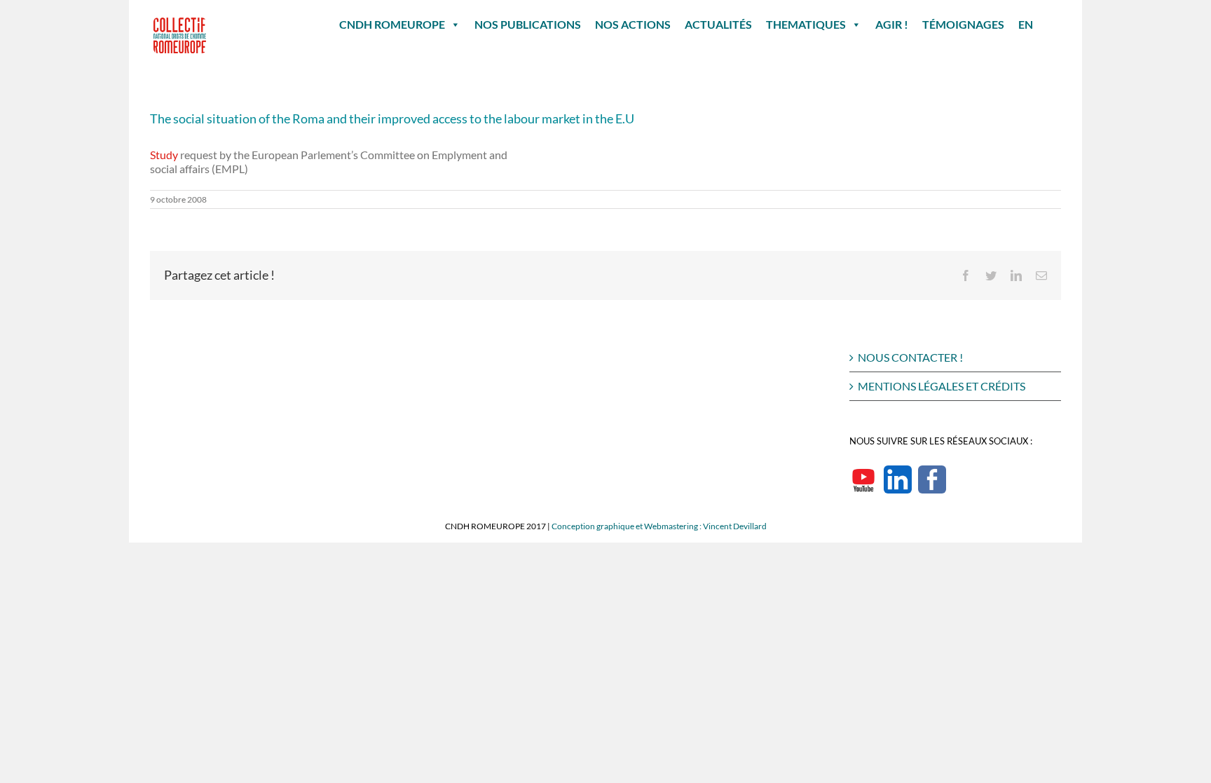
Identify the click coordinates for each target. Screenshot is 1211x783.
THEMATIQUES (806, 24)
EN (1025, 24)
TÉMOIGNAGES (963, 24)
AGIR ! (891, 24)
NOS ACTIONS (633, 24)
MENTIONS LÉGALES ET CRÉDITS (941, 386)
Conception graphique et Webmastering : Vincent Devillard (659, 526)
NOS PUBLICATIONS (527, 24)
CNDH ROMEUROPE (392, 24)
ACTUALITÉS (718, 24)
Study (164, 154)
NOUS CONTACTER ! (910, 357)
